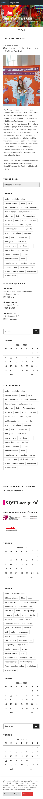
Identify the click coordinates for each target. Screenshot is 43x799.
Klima (20, 225)
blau (23, 203)
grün (24, 220)
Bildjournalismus (11, 203)
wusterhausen (10, 276)
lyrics (7, 233)
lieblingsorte (27, 229)
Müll (6, 237)
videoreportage (11, 267)
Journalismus (10, 225)
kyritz (28, 225)
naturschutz (23, 237)
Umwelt (25, 254)
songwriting (9, 250)
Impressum (8, 491)
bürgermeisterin (11, 208)
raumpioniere (10, 246)
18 (6, 366)
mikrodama (16, 233)
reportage (23, 246)
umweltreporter (11, 259)
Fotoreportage (29, 216)
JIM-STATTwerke (17, 18)
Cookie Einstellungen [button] (11, 794)
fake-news (9, 216)
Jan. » (32, 375)
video (23, 259)
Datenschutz (18, 491)
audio (7, 199)
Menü (23, 30)
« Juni (10, 375)
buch (30, 203)
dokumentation (25, 212)
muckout (27, 233)
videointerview (11, 263)
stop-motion (22, 250)
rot (31, 246)
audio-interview (18, 199)
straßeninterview (12, 254)
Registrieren (14, 3)
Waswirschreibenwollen (14, 271)
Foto (18, 216)
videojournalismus (27, 263)
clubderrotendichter (29, 208)
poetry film (9, 242)
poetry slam (21, 242)
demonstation (10, 212)
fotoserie (8, 220)
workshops (31, 271)
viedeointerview (26, 267)
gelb (17, 220)
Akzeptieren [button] (27, 794)
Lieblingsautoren (12, 229)
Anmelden (4, 3)
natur (13, 237)
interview (32, 220)
